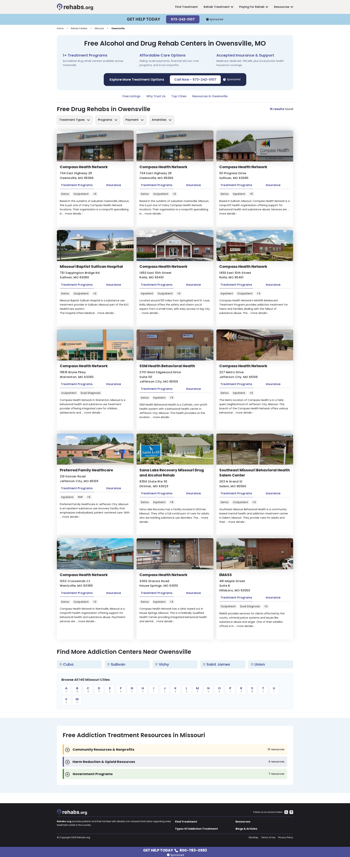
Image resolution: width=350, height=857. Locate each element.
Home (60, 28)
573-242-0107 (183, 19)
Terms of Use (268, 837)
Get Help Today (175, 850)
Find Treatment (186, 7)
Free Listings (131, 96)
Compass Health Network (84, 166)
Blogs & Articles (246, 829)
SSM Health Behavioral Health (167, 365)
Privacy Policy (285, 837)
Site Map (253, 837)
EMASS (225, 574)
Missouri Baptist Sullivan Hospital (91, 266)
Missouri (99, 28)
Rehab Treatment (217, 7)
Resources (281, 7)
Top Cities (178, 96)
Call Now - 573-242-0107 (195, 79)
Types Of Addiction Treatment (196, 829)
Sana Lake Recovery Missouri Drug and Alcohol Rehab (171, 473)
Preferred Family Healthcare (86, 470)
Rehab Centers (79, 28)
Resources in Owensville (210, 96)
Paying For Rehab (252, 7)
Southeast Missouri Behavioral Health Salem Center (254, 473)
